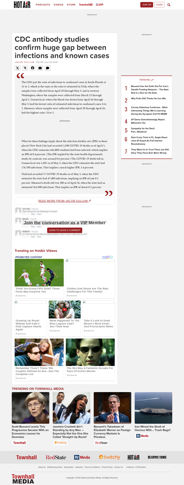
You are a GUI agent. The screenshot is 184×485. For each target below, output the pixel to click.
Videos (59, 4)
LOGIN (159, 4)
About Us (42, 467)
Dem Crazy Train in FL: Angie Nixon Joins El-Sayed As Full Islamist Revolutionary (149, 140)
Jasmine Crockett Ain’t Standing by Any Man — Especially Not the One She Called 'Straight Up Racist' (70, 432)
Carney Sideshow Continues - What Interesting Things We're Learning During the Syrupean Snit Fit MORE (149, 110)
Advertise (79, 467)
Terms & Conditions (92, 467)
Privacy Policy (107, 467)
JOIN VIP (146, 4)
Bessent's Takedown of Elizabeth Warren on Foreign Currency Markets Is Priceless (112, 432)
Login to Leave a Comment (64, 230)
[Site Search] (169, 4)
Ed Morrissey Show (55, 467)
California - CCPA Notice (136, 467)
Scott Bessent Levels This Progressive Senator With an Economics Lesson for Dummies (30, 432)
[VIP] (100, 5)
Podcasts (43, 4)
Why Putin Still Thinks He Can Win (148, 98)
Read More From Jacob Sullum (63, 201)
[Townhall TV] (86, 5)
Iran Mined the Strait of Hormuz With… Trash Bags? (152, 428)
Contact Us (118, 467)
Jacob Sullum (25, 62)
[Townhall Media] (23, 479)
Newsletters (69, 467)
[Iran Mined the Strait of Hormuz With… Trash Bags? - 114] (153, 408)
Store (71, 4)
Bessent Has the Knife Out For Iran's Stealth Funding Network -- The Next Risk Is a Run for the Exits (149, 89)
